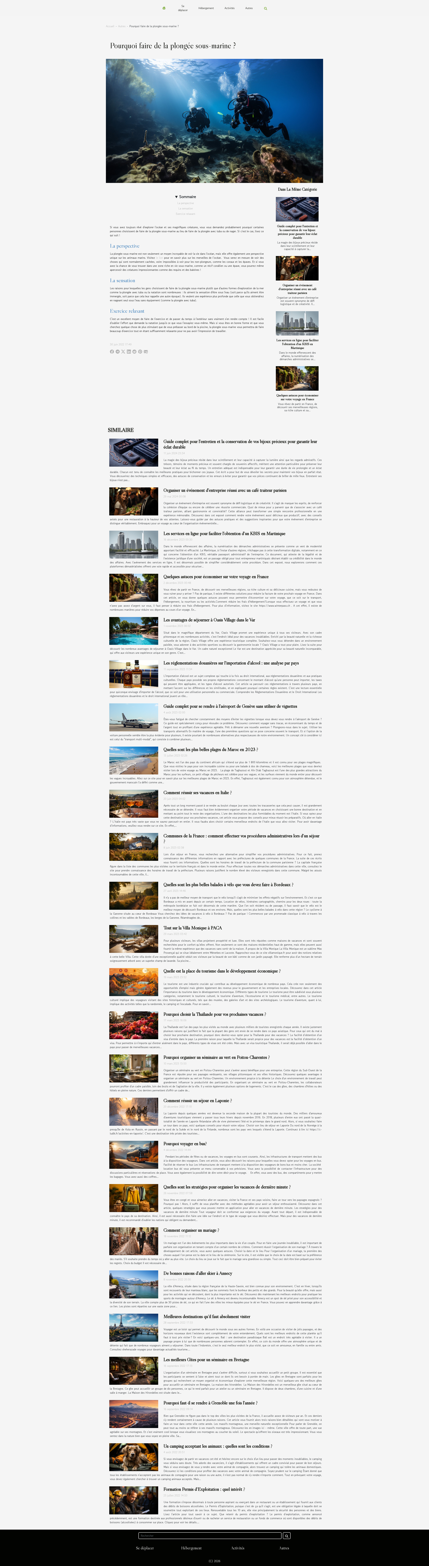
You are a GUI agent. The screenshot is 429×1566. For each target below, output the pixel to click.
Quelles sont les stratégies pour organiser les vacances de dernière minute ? (227, 1187)
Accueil (110, 26)
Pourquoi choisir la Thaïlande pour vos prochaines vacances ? (215, 1014)
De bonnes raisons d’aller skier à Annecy (198, 1273)
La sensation (185, 208)
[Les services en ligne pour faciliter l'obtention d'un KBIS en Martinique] (297, 323)
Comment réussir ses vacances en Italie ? (198, 792)
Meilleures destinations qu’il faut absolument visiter (207, 1316)
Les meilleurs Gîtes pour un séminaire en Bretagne (206, 1359)
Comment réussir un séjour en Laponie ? (198, 1100)
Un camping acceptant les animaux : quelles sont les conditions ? (218, 1446)
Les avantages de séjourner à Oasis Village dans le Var (209, 620)
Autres (249, 8)
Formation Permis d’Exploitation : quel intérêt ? (204, 1489)
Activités (230, 8)
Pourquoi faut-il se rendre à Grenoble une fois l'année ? (211, 1403)
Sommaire (187, 197)
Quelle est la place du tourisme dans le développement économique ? (222, 971)
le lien (159, 258)
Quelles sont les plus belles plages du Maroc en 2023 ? (211, 749)
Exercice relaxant (185, 214)
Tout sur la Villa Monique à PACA (193, 928)
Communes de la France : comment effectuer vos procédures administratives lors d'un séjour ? (241, 838)
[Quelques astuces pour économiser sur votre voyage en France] (297, 378)
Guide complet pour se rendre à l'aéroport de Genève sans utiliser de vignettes (230, 706)
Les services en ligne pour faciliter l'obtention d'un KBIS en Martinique (297, 344)
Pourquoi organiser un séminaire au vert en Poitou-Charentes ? (217, 1057)
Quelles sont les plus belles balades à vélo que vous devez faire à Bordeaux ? (228, 884)
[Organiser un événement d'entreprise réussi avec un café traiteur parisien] (297, 268)
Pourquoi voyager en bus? (185, 1143)
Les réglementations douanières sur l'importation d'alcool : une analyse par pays (231, 663)
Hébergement (206, 8)
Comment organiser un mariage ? (191, 1230)
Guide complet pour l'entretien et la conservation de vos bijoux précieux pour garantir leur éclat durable (297, 232)
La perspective (185, 203)
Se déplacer (183, 8)
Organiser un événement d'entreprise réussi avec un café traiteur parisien (298, 289)
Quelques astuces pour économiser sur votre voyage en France (297, 397)
